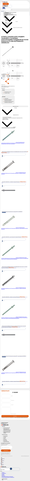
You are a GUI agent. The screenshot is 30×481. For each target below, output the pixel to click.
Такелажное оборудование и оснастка (10, 14)
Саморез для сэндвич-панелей (17, 27)
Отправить (15, 416)
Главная (2, 21)
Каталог (17, 21)
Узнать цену (4, 212)
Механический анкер (7, 13)
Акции (4, 438)
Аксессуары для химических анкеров (10, 12)
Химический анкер (6, 427)
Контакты (5, 439)
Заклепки (5, 15)
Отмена (2, 11)
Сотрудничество (6, 441)
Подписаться (6, 450)
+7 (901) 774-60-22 (4, 422)
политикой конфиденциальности (22, 417)
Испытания (5, 440)
